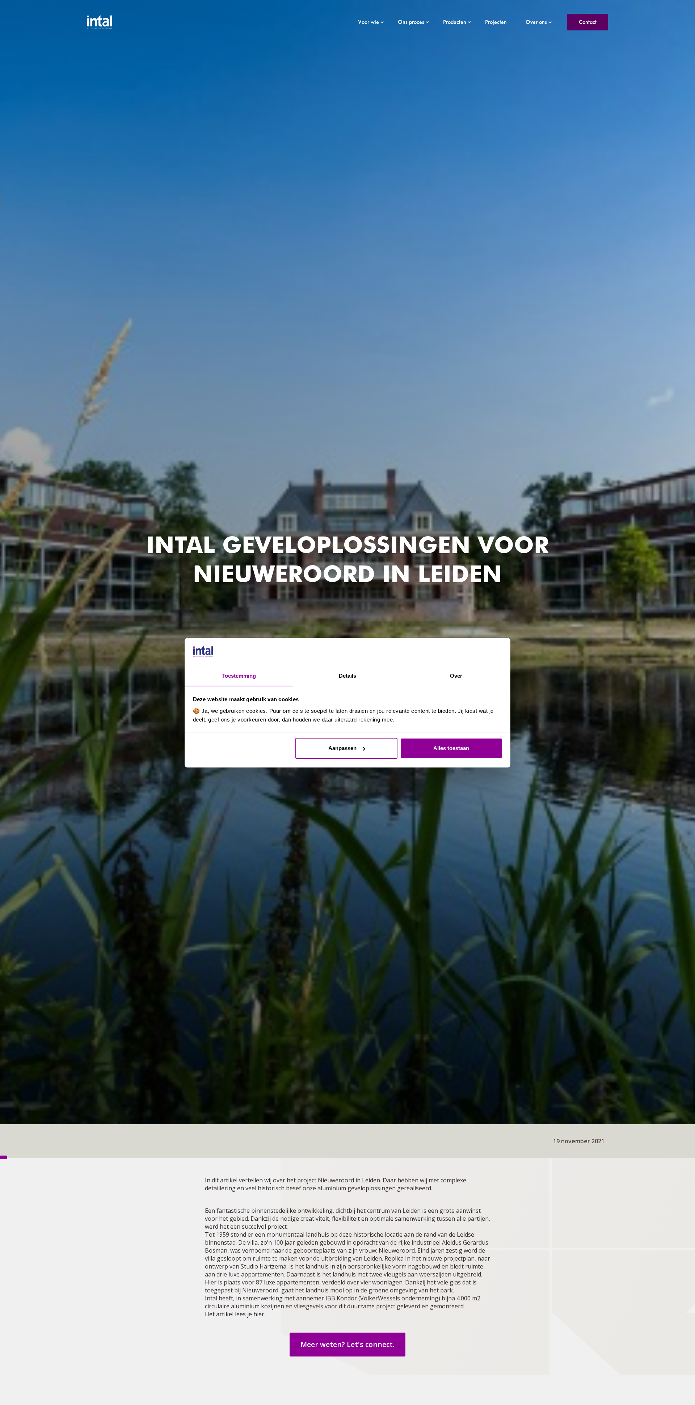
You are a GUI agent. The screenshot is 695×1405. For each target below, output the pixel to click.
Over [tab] (456, 675)
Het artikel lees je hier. (235, 1314)
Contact (588, 21)
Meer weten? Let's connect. (347, 1344)
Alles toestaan (451, 748)
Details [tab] (348, 675)
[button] (368, 22)
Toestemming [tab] (239, 675)
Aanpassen (342, 748)
